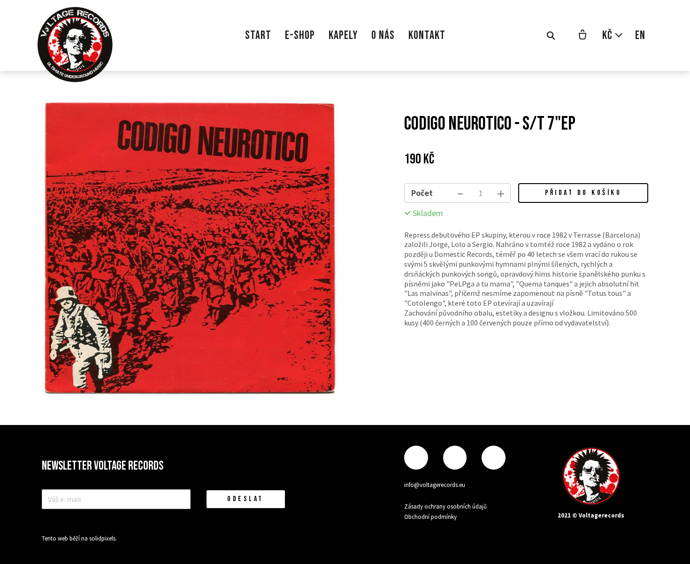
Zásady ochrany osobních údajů (445, 506)
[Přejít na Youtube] (493, 457)
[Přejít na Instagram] (455, 457)
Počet (422, 192)
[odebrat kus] (460, 193)
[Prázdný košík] (582, 36)
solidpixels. (103, 538)
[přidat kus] (500, 193)
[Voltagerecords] (75, 44)
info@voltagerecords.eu (434, 485)
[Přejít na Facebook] (416, 457)
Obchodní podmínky (430, 517)
